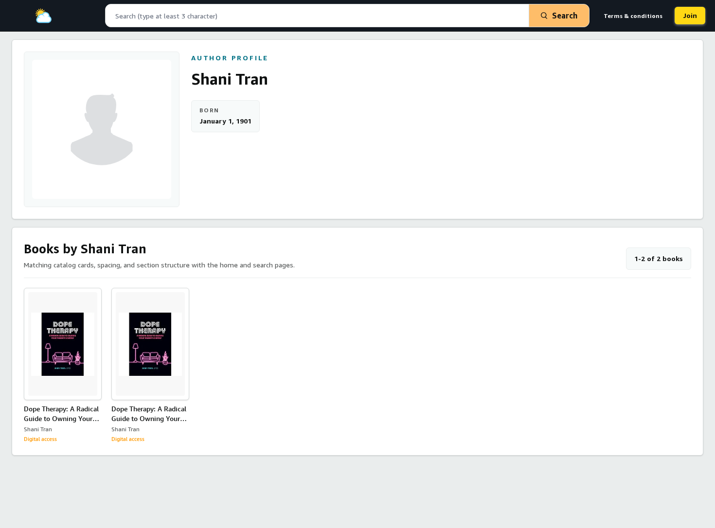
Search (564, 15)
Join (690, 15)
